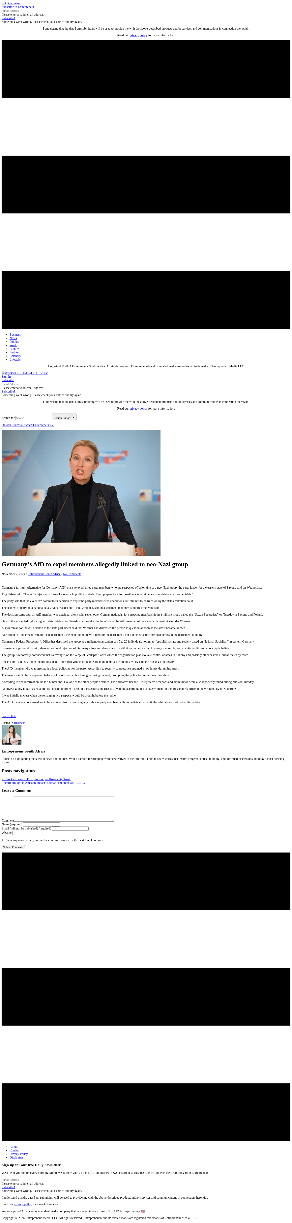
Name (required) (12, 824)
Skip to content (11, 3)
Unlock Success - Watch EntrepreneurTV (28, 425)
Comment (8, 820)
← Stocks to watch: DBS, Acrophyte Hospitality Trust (36, 779)
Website (7, 832)
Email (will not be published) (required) (26, 828)
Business (19, 723)
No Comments (72, 574)
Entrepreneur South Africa (44, 574)
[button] (18, 7)
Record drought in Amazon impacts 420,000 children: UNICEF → (43, 782)
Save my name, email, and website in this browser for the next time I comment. (55, 840)
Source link (9, 716)
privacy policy (138, 35)
